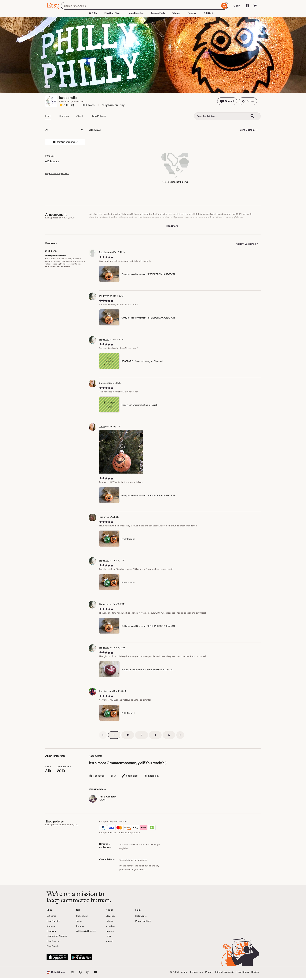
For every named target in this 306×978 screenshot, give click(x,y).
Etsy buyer (104, 252)
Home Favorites (135, 13)
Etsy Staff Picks (112, 13)
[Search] (224, 6)
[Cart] (255, 6)
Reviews (64, 116)
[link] (103, 735)
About (79, 116)
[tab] (65, 129)
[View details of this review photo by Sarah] (121, 452)
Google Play (81, 957)
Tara (101, 517)
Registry (192, 13)
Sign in (236, 5)
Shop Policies (98, 116)
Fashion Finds (158, 13)
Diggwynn (104, 295)
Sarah (102, 383)
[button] (227, 101)
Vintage (176, 13)
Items (48, 116)
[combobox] (140, 6)
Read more (172, 225)
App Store (57, 957)
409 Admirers (52, 161)
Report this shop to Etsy (57, 173)
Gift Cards (209, 13)
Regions (255, 972)
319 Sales (50, 156)
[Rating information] (61, 105)
